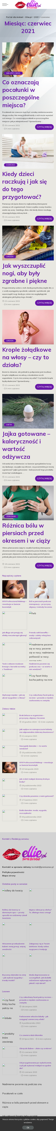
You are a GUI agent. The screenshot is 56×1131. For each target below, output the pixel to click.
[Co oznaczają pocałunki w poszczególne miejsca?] (28, 59)
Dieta (9, 424)
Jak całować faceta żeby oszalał (19, 1116)
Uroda (10, 256)
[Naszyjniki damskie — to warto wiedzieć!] (9, 751)
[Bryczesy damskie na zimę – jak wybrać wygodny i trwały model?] (14, 963)
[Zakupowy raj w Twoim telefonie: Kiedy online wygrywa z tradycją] (41, 931)
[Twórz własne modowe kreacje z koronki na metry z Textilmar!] (14, 652)
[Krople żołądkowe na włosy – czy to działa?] (28, 327)
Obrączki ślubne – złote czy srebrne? (35, 1048)
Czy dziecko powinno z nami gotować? (36, 796)
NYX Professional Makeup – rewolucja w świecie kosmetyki (14, 604)
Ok (28, 1127)
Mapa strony (8, 875)
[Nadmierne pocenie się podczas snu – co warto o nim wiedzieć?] (41, 652)
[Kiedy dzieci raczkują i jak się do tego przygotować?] (28, 151)
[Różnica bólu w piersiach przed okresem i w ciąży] (28, 503)
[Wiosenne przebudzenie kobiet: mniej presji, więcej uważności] (14, 931)
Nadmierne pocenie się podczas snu (22, 1084)
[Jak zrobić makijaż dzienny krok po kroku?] (9, 784)
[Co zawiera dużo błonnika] (9, 1037)
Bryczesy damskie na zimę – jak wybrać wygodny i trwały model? (14, 977)
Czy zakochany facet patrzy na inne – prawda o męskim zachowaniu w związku (41, 698)
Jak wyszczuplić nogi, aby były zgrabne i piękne (24, 273)
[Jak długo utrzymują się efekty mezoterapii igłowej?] (14, 620)
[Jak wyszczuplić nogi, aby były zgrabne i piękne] (28, 243)
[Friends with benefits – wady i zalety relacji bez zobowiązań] (41, 620)
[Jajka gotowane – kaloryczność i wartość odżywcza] (28, 411)
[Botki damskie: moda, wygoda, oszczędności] (9, 815)
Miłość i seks (13, 73)
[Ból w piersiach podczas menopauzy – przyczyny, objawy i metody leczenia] (41, 589)
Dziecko (10, 165)
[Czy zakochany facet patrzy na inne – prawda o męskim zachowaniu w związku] (41, 683)
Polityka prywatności (13, 872)
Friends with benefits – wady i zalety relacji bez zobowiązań (40, 635)
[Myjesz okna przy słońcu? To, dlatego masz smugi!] (41, 898)
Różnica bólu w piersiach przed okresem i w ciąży (26, 533)
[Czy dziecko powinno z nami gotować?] (9, 799)
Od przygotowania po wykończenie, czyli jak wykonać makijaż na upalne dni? (35, 1065)
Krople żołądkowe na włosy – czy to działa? (26, 357)
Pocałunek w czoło (12, 1093)
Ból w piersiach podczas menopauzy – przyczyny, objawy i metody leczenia (40, 604)
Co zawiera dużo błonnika (31, 1035)
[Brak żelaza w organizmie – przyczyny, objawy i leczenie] (9, 718)
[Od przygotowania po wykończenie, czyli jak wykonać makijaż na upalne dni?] (9, 1069)
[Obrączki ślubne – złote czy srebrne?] (9, 1052)
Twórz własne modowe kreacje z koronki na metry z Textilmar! (14, 666)
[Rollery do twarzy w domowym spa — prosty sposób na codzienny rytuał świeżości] (14, 898)
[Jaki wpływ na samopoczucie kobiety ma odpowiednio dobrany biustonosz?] (9, 734)
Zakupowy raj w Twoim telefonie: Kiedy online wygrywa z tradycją (39, 946)
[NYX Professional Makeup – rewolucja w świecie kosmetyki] (14, 589)
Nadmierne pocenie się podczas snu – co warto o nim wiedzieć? (40, 666)
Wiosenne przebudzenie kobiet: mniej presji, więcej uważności (14, 946)
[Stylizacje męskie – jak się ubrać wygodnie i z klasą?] (14, 683)
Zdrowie (11, 516)
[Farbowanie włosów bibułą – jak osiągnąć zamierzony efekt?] (9, 1021)
